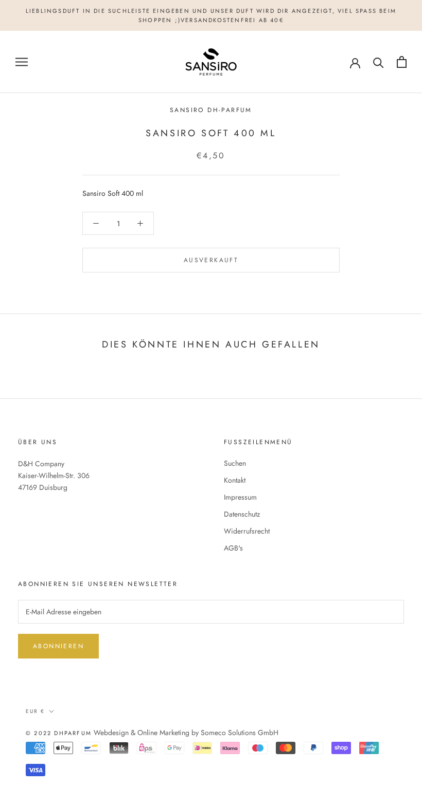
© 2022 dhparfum (59, 733)
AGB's (233, 548)
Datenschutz (242, 514)
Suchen (235, 463)
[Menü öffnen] (21, 62)
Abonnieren (58, 646)
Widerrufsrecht (247, 531)
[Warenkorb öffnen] (402, 62)
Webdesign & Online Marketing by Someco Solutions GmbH (186, 732)
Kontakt (234, 480)
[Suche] (378, 62)
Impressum (240, 497)
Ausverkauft (211, 260)
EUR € (35, 711)
